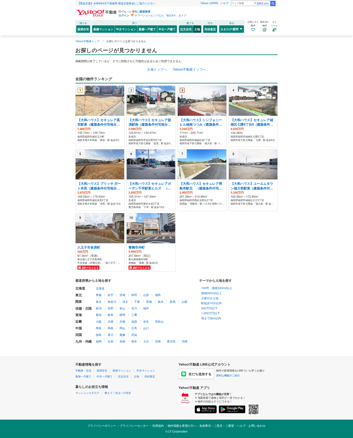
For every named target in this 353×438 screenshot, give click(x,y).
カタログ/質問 (229, 29)
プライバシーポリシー (101, 425)
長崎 (122, 341)
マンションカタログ (87, 393)
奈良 (146, 321)
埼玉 (125, 302)
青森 (99, 295)
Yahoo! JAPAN (209, 3)
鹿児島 (171, 341)
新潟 (99, 308)
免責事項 (205, 425)
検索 (273, 3)
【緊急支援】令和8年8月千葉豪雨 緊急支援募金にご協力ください (116, 3)
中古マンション (126, 29)
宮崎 (158, 341)
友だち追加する (200, 374)
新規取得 (145, 11)
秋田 (134, 295)
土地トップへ (157, 69)
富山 (122, 308)
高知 (134, 335)
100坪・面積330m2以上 (216, 288)
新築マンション (103, 29)
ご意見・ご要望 (224, 425)
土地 (197, 29)
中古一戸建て (167, 29)
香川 (110, 335)
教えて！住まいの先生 (118, 393)
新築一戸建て (147, 29)
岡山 (122, 328)
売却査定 (210, 29)
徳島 (99, 335)
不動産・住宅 (83, 370)
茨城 (149, 302)
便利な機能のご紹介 (228, 375)
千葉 (137, 302)
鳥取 (99, 328)
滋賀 (134, 321)
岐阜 (110, 315)
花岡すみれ (263, 3)
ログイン (123, 15)
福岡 (99, 341)
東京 (99, 302)
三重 (134, 315)
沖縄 (184, 341)
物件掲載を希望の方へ (182, 425)
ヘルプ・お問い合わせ (251, 425)
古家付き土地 (209, 298)
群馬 (172, 302)
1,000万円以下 (210, 313)
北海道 (100, 288)
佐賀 (110, 341)
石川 (134, 308)
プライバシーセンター (134, 425)
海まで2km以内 (211, 318)
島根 (110, 328)
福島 (158, 295)
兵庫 (110, 321)
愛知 (99, 315)
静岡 (122, 315)
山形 (146, 295)
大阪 (99, 321)
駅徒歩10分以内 (211, 303)
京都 (122, 321)
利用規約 (158, 425)
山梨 (184, 302)
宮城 (122, 295)
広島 (134, 328)
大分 (146, 341)
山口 (146, 328)
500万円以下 (209, 308)
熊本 (134, 341)
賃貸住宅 (83, 29)
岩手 (110, 295)
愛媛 (122, 335)
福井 (146, 308)
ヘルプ (224, 3)
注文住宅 (186, 29)
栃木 (161, 302)
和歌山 (159, 321)
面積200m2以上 (211, 293)
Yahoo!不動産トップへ (189, 69)
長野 (110, 308)
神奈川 (112, 302)
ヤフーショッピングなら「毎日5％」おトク (161, 15)
